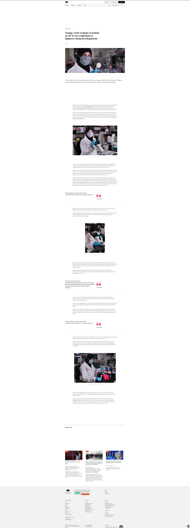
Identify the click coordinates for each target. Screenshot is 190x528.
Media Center (114, 2)
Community (79, 5)
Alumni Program (87, 510)
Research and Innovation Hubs (110, 504)
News (71, 466)
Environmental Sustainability (109, 505)
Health (98, 468)
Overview (86, 502)
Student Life (87, 505)
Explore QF (107, 2)
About (106, 490)
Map (66, 510)
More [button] (85, 5)
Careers (66, 509)
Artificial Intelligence (108, 507)
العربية (122, 5)
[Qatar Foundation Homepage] (67, 2)
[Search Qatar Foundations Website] (124, 5)
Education (67, 5)
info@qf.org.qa (89, 525)
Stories (106, 491)
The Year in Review (68, 511)
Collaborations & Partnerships (91, 468)
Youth (78, 467)
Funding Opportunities (88, 507)
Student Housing (87, 508)
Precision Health (88, 472)
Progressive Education (73, 468)
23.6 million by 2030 (81, 108)
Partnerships (67, 508)
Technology (88, 471)
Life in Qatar (107, 513)
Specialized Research (108, 503)
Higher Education (87, 504)
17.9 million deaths (88, 106)
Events (106, 492)
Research (73, 5)
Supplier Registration (68, 514)
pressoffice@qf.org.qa (68, 519)
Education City (67, 503)
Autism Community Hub (109, 516)
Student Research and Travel (89, 509)
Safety (109, 5)
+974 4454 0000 (89, 526)
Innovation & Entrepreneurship (70, 467)
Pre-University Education (89, 503)
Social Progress (67, 469)
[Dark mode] (119, 5)
